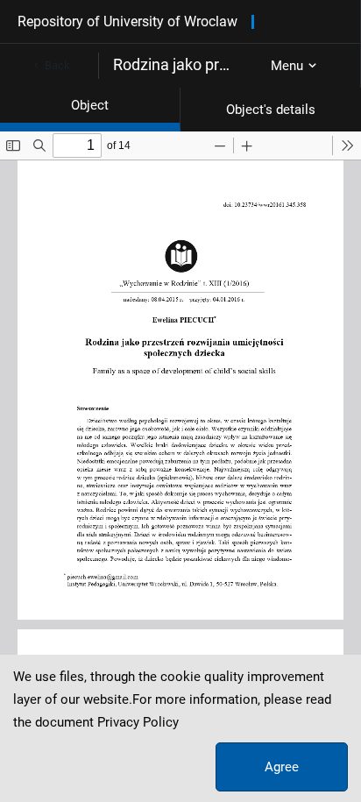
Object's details (270, 109)
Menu (287, 66)
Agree (282, 767)
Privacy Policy (138, 722)
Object (90, 105)
